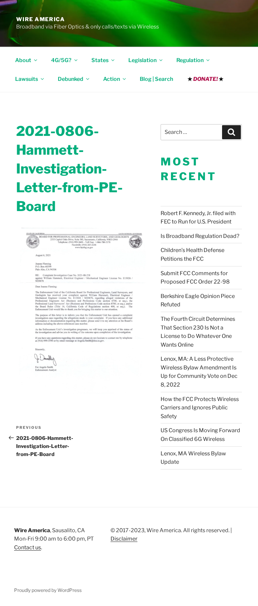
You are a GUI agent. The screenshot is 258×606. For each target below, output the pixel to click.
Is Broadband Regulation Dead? (200, 236)
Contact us (27, 547)
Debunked (70, 79)
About (23, 60)
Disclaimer (124, 539)
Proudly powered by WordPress (48, 590)
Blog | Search (156, 79)
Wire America (40, 19)
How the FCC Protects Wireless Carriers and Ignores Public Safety (200, 407)
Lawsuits (26, 79)
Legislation (142, 60)
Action (111, 79)
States (100, 60)
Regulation (190, 60)
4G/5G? (61, 60)
